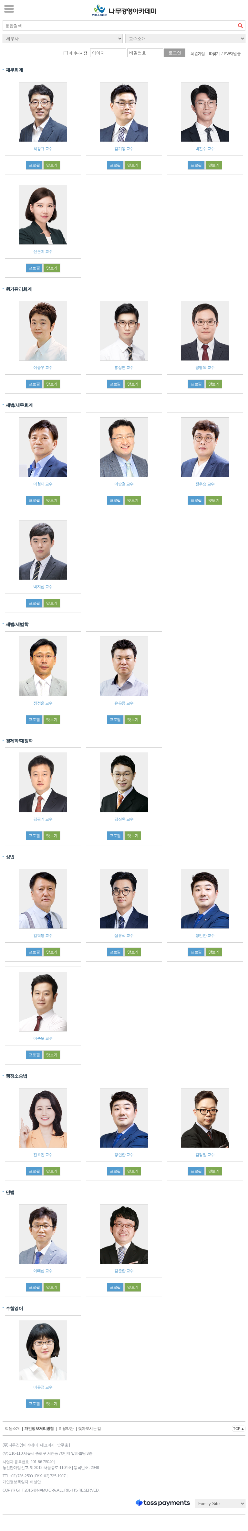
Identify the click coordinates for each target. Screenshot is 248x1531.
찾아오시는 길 (89, 1428)
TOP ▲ (238, 1428)
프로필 (34, 165)
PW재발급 (232, 53)
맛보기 (51, 165)
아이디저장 (77, 53)
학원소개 (12, 1428)
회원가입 (197, 53)
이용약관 (66, 1428)
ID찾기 (214, 53)
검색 (240, 25)
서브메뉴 (9, 9)
